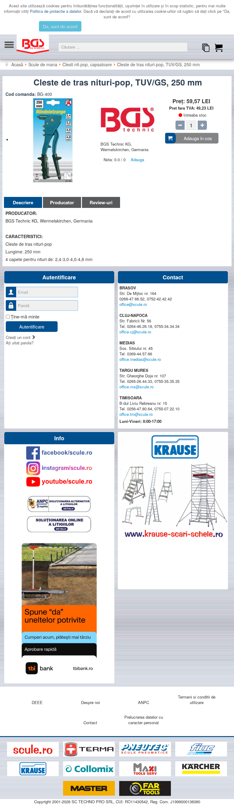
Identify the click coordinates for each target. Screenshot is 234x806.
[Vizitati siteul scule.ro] (33, 749)
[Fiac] (201, 749)
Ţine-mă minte (25, 317)
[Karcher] (201, 769)
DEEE (37, 702)
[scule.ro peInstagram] (59, 468)
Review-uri (101, 202)
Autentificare (31, 326)
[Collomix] (90, 769)
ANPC (143, 702)
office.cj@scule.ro (135, 332)
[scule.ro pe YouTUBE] (59, 482)
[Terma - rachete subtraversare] (90, 749)
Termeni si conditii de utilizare (196, 699)
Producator (62, 202)
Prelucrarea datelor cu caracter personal (143, 719)
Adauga (137, 159)
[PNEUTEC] (146, 749)
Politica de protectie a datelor (55, 11)
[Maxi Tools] (146, 769)
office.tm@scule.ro (136, 414)
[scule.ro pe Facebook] (59, 453)
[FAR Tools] (145, 788)
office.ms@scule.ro (136, 387)
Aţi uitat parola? (20, 343)
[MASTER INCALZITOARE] (90, 788)
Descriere (23, 202)
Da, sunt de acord (60, 26)
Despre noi (90, 702)
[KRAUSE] (33, 769)
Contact (90, 722)
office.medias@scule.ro (140, 359)
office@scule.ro (133, 304)
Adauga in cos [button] (198, 138)
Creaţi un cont (19, 337)
